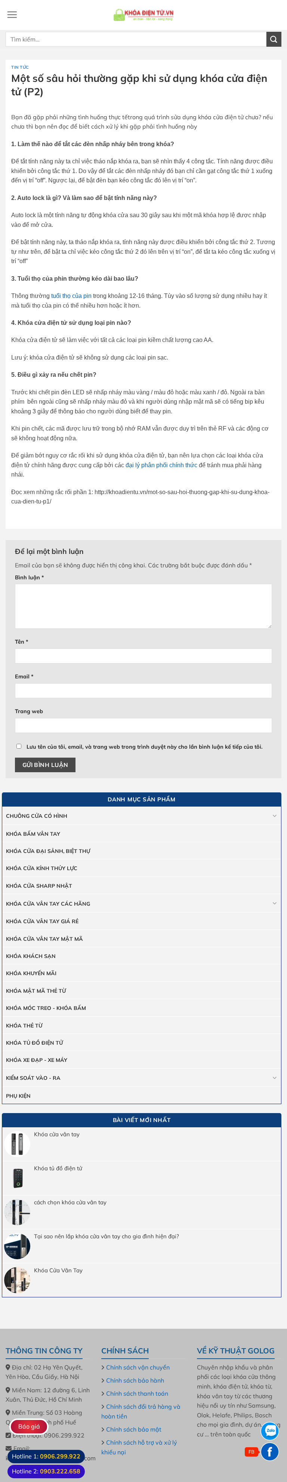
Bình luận (29, 577)
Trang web (29, 711)
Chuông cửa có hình (36, 816)
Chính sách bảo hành (135, 1380)
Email (24, 676)
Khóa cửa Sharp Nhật (39, 885)
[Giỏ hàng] (275, 15)
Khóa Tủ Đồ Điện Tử (34, 1042)
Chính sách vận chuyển (138, 1367)
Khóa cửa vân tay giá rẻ (42, 921)
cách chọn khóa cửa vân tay (70, 1202)
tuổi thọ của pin (71, 296)
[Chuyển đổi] (274, 815)
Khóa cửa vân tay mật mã (44, 939)
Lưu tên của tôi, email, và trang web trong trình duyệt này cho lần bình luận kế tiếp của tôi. (145, 746)
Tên (21, 641)
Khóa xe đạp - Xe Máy (36, 1060)
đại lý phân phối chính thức (161, 465)
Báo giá (29, 1426)
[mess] (269, 1451)
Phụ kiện (18, 1096)
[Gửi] (273, 39)
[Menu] (12, 14)
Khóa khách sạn (31, 956)
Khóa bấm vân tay (33, 834)
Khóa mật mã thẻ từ (36, 991)
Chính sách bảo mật (133, 1429)
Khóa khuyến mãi (31, 973)
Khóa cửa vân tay (57, 1134)
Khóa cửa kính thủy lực (41, 868)
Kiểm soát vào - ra (33, 1078)
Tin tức (20, 67)
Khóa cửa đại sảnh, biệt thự (48, 851)
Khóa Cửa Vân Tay (58, 1270)
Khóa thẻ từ (24, 1025)
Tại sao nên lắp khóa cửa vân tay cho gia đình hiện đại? (106, 1236)
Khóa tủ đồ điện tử (58, 1168)
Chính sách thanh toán (137, 1393)
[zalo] (269, 1431)
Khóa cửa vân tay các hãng (48, 903)
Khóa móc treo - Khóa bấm (46, 1008)
